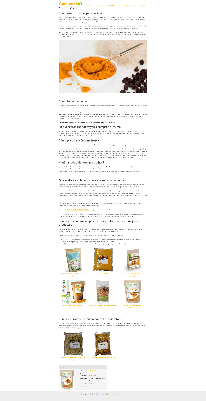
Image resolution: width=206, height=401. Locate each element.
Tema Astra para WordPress (116, 394)
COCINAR (89, 6)
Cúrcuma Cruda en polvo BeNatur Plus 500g (73, 305)
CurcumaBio (67, 8)
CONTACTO (142, 6)
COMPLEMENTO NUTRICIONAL (105, 6)
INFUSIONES (123, 6)
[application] (93, 5)
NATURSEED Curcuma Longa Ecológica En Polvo (103, 305)
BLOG (133, 6)
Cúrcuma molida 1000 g (103, 274)
